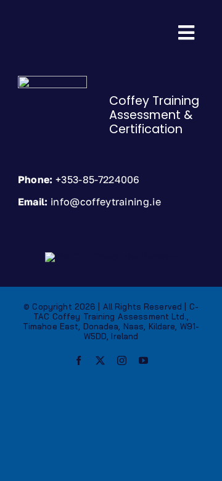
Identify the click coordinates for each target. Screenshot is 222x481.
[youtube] (143, 360)
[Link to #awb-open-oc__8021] (186, 32)
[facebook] (78, 360)
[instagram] (121, 360)
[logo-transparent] (52, 80)
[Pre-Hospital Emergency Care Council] (111, 256)
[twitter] (100, 360)
